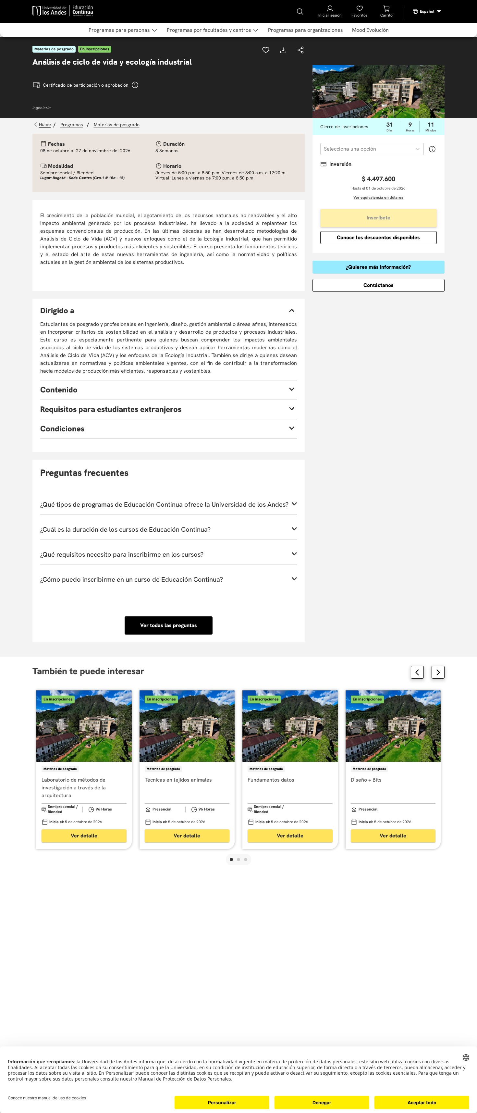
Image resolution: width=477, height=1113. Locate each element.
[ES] (427, 11)
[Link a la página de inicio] (43, 125)
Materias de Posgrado (117, 125)
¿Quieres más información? (378, 267)
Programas (71, 125)
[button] (301, 50)
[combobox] (324, 149)
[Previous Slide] (417, 672)
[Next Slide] (438, 672)
